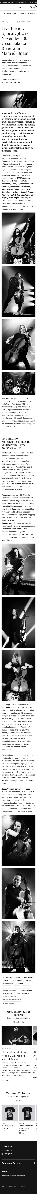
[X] (7, 82)
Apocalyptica (7, 977)
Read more (6, 1080)
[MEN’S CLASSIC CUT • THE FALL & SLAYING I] (27, 1113)
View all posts (18, 1022)
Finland (28, 980)
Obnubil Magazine (12, 13)
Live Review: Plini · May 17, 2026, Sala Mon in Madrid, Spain (15, 1056)
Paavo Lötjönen (8, 993)
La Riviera (20, 983)
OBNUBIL (19, 7)
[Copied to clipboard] (19, 82)
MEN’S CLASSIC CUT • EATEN (9, 1127)
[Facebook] (3, 82)
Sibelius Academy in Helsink (12, 1000)
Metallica (26, 987)
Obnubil (4, 1123)
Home (3, 13)
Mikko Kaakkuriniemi (9, 990)
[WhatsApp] (15, 82)
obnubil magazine (26, 990)
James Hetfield (8, 983)
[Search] (31, 7)
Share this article (10, 79)
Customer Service (11, 1163)
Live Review (6, 987)
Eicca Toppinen (17, 980)
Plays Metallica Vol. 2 (10, 996)
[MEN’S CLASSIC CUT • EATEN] (10, 1113)
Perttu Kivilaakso (23, 993)
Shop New (18, 1100)
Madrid (16, 987)
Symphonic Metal (8, 1003)
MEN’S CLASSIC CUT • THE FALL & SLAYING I (27, 1128)
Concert (6, 980)
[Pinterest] (11, 82)
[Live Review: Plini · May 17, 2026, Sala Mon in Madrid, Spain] (17, 1035)
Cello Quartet (28, 977)
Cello (18, 977)
